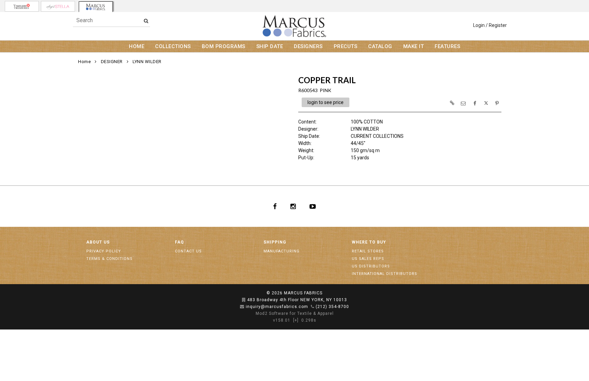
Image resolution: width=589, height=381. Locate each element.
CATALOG (380, 46)
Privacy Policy (103, 251)
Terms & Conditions (109, 259)
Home (84, 61)
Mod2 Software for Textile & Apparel (295, 313)
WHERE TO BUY (369, 242)
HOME (136, 46)
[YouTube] (312, 206)
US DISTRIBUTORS (371, 266)
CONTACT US (188, 251)
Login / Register (490, 25)
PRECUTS (346, 46)
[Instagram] (293, 206)
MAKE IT (413, 46)
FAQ (179, 242)
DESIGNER (112, 61)
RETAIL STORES (368, 251)
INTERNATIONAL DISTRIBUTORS (384, 274)
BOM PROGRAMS (223, 46)
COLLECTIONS (173, 46)
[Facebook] (275, 206)
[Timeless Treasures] (22, 6)
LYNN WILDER (147, 61)
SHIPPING (274, 242)
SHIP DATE (269, 46)
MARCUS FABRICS (303, 293)
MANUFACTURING (281, 251)
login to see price (325, 102)
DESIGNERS (308, 46)
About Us (98, 242)
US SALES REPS (368, 259)
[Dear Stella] (58, 6)
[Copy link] (452, 103)
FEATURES (447, 46)
